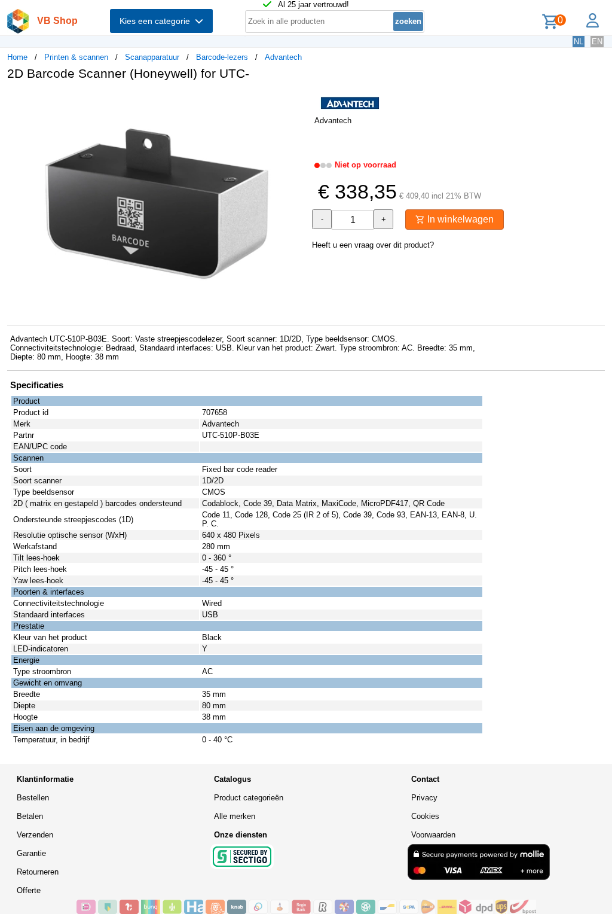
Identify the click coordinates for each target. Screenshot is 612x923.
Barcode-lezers (222, 57)
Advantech (283, 57)
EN (597, 41)
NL (578, 41)
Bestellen (33, 797)
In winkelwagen (459, 219)
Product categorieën (248, 797)
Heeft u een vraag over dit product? (373, 244)
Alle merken (234, 816)
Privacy (424, 797)
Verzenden (35, 834)
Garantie (31, 853)
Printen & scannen (76, 57)
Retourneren (38, 871)
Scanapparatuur (152, 57)
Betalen (30, 816)
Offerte (29, 890)
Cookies (425, 816)
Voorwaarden (433, 834)
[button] (295, 102)
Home (17, 57)
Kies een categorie (157, 21)
